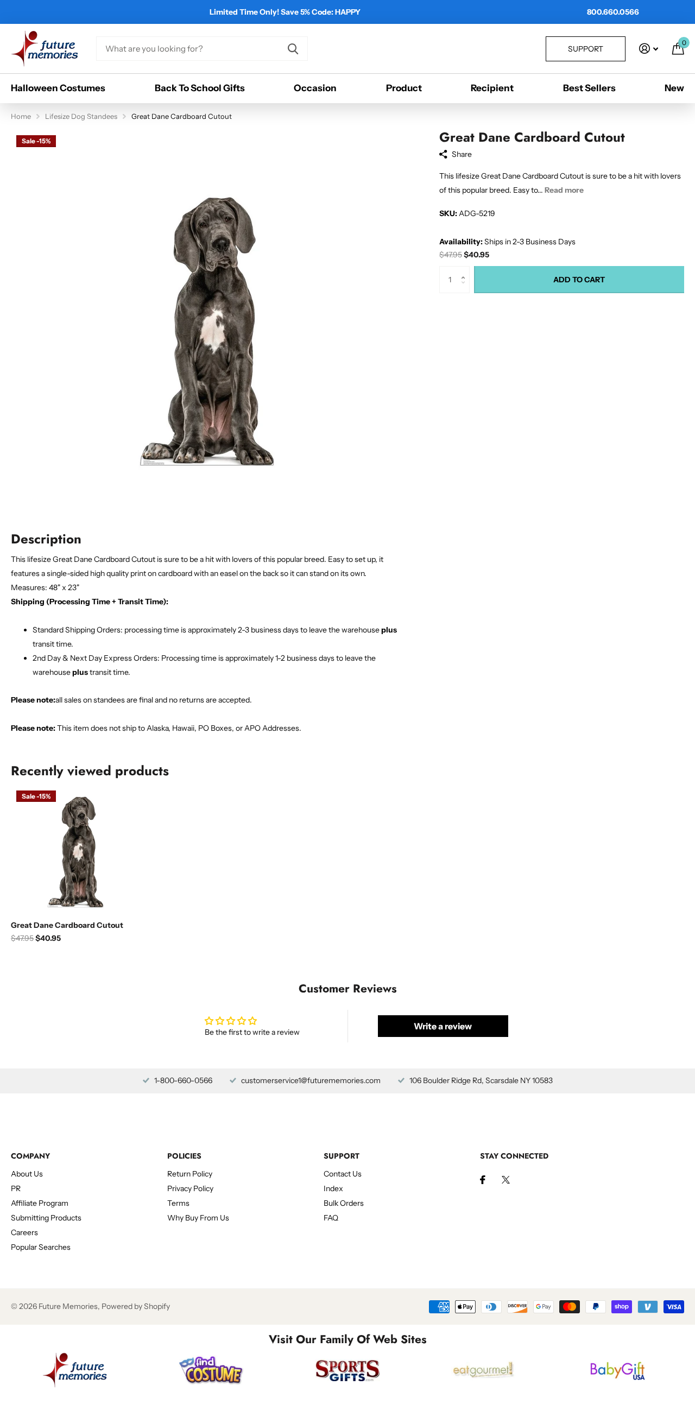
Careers (24, 1232)
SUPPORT (341, 1155)
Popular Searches (41, 1247)
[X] (506, 1180)
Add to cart (579, 279)
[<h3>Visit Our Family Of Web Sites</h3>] (74, 1370)
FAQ (331, 1218)
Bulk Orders (344, 1203)
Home (21, 116)
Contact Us (343, 1174)
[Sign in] (649, 48)
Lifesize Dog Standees (81, 116)
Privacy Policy (190, 1188)
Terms (178, 1203)
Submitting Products (46, 1218)
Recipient (492, 88)
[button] (465, 270)
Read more (564, 190)
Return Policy (189, 1174)
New (674, 88)
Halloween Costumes (58, 88)
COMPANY (30, 1155)
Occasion (315, 88)
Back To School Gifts (200, 88)
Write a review (443, 1026)
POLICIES (184, 1155)
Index (333, 1188)
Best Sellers (589, 88)
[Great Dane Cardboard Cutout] (74, 849)
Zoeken (293, 48)
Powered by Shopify (136, 1306)
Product (404, 88)
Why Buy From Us (198, 1218)
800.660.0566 (613, 12)
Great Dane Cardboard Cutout (67, 925)
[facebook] (482, 1179)
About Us (27, 1174)
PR (16, 1188)
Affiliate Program (39, 1203)
